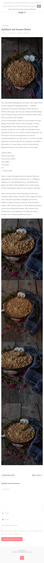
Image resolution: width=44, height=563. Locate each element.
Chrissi (4, 33)
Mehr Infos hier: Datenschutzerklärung (22, 9)
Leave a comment (23, 33)
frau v (22, 12)
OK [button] (39, 6)
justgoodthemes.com (25, 552)
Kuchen (6, 25)
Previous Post (8, 475)
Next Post (37, 475)
